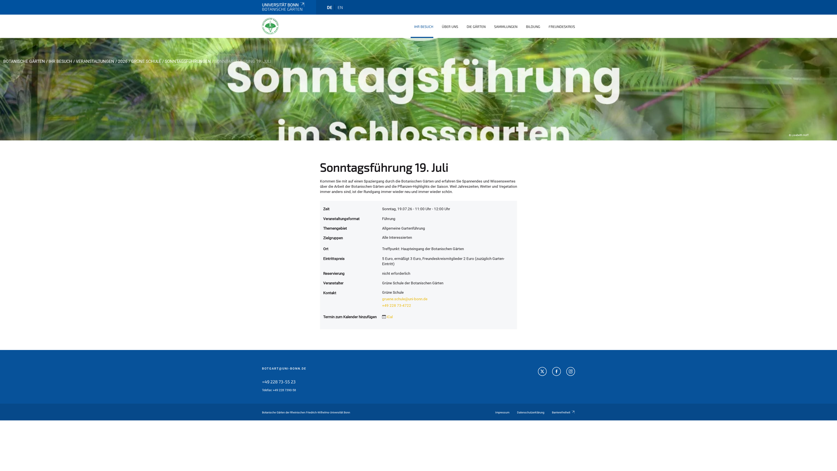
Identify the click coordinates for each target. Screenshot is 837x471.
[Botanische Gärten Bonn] (270, 26)
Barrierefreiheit (561, 412)
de (329, 7)
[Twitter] (542, 372)
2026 (123, 61)
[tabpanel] (418, 89)
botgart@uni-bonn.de (284, 368)
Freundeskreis (562, 26)
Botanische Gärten (24, 61)
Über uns (450, 26)
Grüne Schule (146, 61)
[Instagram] (570, 372)
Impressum (502, 412)
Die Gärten (476, 26)
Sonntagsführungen (188, 61)
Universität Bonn (280, 4)
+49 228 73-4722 (396, 305)
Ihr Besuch (423, 26)
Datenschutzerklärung (530, 412)
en (340, 7)
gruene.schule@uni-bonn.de (404, 299)
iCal (390, 317)
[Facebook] (556, 372)
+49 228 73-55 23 (279, 381)
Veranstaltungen (95, 61)
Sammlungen (505, 26)
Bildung (533, 26)
